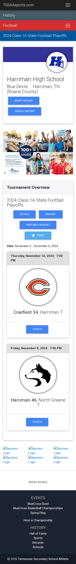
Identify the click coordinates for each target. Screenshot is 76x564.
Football (10, 25)
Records (38, 542)
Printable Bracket (38, 224)
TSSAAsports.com (18, 5)
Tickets (37, 329)
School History (25, 111)
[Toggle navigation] (68, 5)
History (9, 15)
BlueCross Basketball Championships (38, 508)
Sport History (24, 100)
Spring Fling (38, 513)
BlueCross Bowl (38, 504)
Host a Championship (38, 520)
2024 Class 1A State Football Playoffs (34, 35)
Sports (38, 538)
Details (24, 214)
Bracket (50, 214)
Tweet (40, 235)
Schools (38, 547)
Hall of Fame (38, 533)
